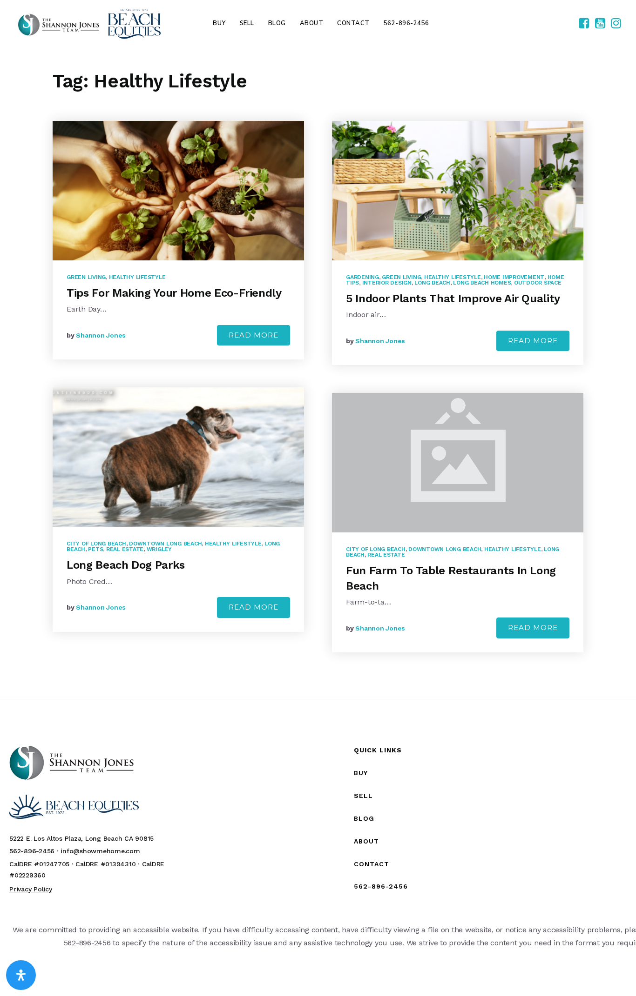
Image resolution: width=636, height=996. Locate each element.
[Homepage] (89, 23)
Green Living (86, 277)
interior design (387, 282)
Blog (364, 818)
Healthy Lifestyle (137, 277)
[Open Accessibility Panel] (21, 975)
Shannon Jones (101, 335)
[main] (318, 372)
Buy (361, 773)
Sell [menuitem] (247, 23)
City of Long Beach (96, 543)
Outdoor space (538, 282)
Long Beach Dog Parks (126, 564)
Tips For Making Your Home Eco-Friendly (174, 292)
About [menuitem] (312, 23)
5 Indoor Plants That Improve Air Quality (453, 298)
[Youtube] (600, 23)
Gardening (362, 277)
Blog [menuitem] (277, 23)
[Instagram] (616, 23)
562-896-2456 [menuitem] (406, 23)
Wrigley (159, 549)
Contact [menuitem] (353, 23)
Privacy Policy (30, 889)
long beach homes (482, 282)
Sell (363, 795)
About (366, 841)
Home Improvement (514, 277)
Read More (253, 335)
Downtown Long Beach (165, 543)
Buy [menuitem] (219, 23)
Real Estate (124, 549)
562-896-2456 (381, 886)
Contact (371, 864)
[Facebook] (584, 23)
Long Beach (432, 282)
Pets (95, 549)
